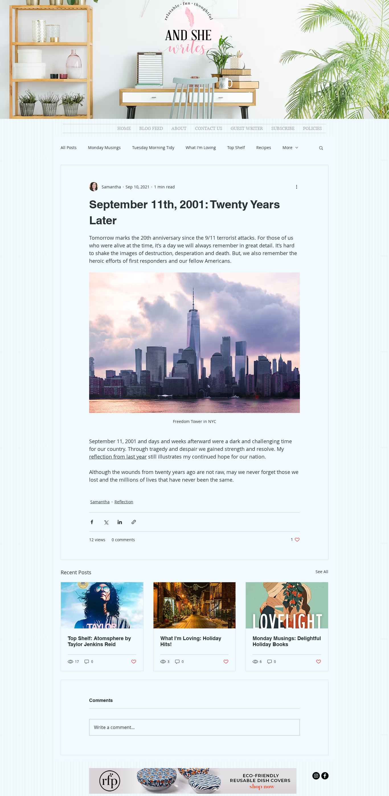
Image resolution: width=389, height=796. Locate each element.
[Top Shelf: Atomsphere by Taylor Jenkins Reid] (102, 605)
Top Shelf (236, 147)
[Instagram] (316, 775)
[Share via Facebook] (92, 522)
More (287, 147)
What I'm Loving (201, 147)
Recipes (263, 147)
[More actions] (296, 186)
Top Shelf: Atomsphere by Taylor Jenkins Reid (99, 641)
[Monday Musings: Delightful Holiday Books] (287, 605)
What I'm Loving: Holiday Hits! (190, 641)
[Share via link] (133, 522)
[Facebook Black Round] (325, 775)
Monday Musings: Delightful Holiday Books (287, 641)
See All (322, 571)
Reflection (123, 501)
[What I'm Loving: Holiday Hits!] (194, 605)
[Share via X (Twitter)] (105, 522)
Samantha (100, 501)
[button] (321, 147)
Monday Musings (104, 147)
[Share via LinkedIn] (119, 522)
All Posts (69, 147)
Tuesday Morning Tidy (153, 147)
